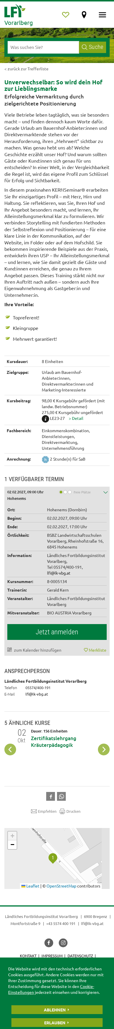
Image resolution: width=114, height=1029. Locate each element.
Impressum (52, 955)
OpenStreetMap (61, 885)
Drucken (73, 811)
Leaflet (32, 885)
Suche (96, 47)
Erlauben (54, 1022)
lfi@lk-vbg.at (58, 572)
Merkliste (97, 650)
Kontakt (28, 955)
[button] (76, 418)
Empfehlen (47, 811)
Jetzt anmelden (57, 632)
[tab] (57, 495)
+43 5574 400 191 (60, 923)
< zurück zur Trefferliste (26, 68)
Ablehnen (55, 1009)
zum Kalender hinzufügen (37, 650)
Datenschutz (80, 955)
